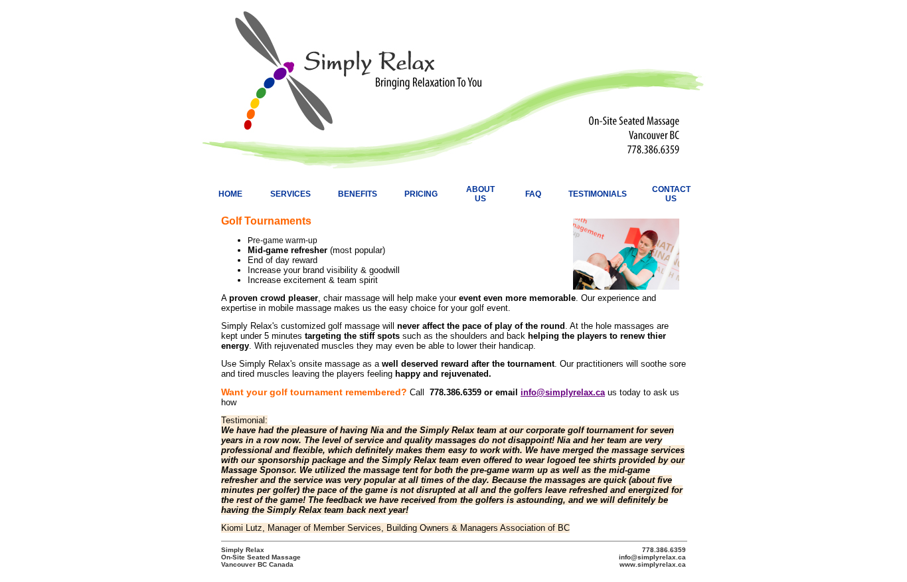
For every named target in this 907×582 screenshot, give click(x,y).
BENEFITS (357, 194)
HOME (230, 194)
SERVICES (290, 194)
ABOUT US (480, 194)
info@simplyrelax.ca (563, 392)
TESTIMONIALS (597, 194)
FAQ (533, 194)
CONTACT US (671, 194)
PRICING (421, 194)
